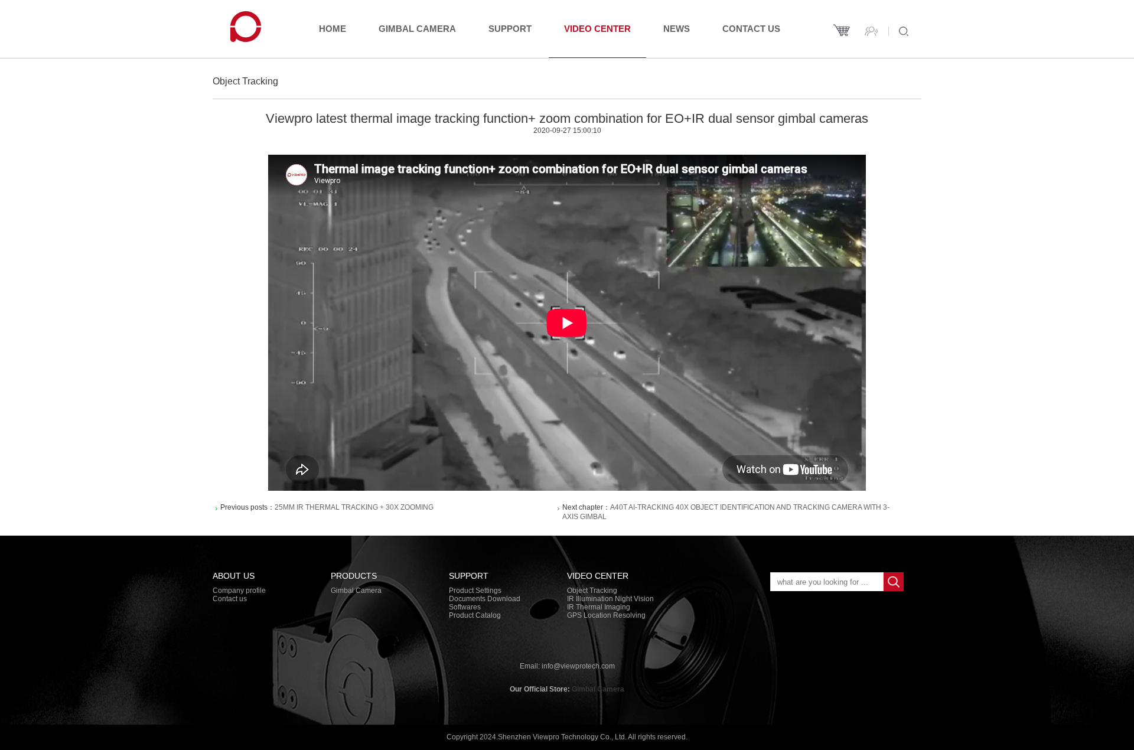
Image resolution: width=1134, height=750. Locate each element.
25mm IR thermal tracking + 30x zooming (354, 507)
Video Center (597, 29)
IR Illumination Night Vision (610, 599)
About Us (234, 576)
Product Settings (475, 590)
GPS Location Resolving (606, 615)
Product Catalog (475, 615)
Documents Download (484, 599)
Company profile (239, 590)
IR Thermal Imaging (598, 607)
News (676, 29)
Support (510, 29)
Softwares (465, 607)
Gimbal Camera (417, 29)
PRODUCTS (354, 576)
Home (332, 29)
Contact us (751, 29)
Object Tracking (592, 590)
